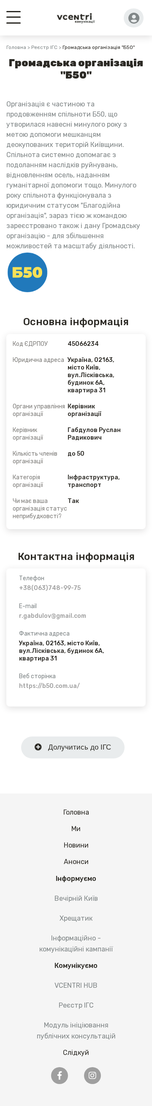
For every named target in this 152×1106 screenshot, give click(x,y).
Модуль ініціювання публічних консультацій (76, 1030)
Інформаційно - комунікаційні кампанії (76, 943)
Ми (76, 829)
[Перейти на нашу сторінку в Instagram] (92, 1075)
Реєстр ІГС (44, 47)
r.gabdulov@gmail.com (52, 616)
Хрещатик (76, 918)
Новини (76, 845)
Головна (16, 47)
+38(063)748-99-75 (50, 588)
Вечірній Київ (76, 898)
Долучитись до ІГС (76, 747)
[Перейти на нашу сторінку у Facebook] (59, 1075)
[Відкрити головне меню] (13, 16)
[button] (134, 17)
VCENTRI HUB (76, 985)
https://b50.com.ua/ (49, 686)
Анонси (76, 862)
